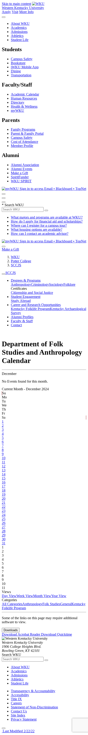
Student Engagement (25, 297)
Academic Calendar (25, 94)
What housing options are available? (36, 229)
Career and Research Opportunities (36, 305)
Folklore (69, 284)
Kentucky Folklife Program (30, 309)
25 (3, 519)
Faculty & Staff (22, 321)
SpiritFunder (20, 177)
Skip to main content (16, 4)
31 (3, 543)
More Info (26, 12)
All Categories (12, 604)
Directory (17, 102)
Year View (58, 596)
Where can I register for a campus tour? (39, 225)
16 (3, 482)
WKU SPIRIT (21, 181)
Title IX (16, 699)
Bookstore (18, 63)
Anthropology (21, 284)
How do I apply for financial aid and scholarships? (47, 221)
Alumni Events (21, 169)
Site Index (18, 715)
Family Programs (23, 129)
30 (3, 539)
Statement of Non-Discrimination (34, 707)
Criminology (40, 284)
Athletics (17, 36)
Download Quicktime (56, 634)
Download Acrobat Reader (21, 634)
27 (3, 527)
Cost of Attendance (24, 142)
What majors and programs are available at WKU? (47, 217)
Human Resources (24, 98)
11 (3, 462)
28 (3, 531)
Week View (24, 596)
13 (3, 470)
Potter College (21, 261)
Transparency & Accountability (33, 691)
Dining (16, 71)
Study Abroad (21, 301)
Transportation (21, 75)
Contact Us (19, 711)
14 (3, 474)
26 (3, 523)
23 (3, 511)
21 (3, 502)
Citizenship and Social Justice (32, 292)
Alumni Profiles (22, 317)
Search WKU (13, 205)
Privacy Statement (24, 719)
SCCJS (16, 265)
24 (3, 515)
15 (3, 478)
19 (3, 494)
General (66, 604)
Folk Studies (51, 604)
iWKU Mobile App (25, 67)
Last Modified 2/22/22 (18, 731)
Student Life (19, 40)
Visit (15, 12)
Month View (42, 596)
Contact (16, 325)
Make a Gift (19, 173)
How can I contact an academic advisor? (39, 233)
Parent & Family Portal (27, 133)
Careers (16, 703)
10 (3, 458)
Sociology (56, 284)
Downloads (11, 630)
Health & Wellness (24, 106)
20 (3, 498)
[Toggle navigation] (3, 274)
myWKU (17, 110)
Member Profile (22, 146)
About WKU (20, 23)
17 (3, 486)
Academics (19, 28)
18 (3, 490)
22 (3, 507)
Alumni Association (25, 165)
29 (3, 535)
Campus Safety (21, 59)
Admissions (19, 32)
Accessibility (20, 695)
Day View (9, 596)
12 (3, 466)
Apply (6, 12)
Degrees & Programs (26, 280)
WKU (15, 257)
